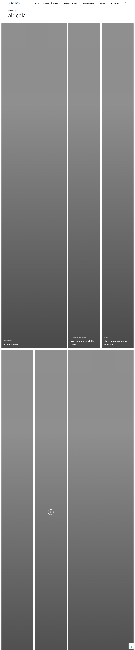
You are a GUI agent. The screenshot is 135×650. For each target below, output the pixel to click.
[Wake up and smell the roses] (84, 185)
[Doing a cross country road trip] (118, 185)
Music (84, 337)
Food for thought (76, 337)
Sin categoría (8, 340)
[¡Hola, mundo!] (34, 185)
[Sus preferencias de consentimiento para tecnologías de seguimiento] (132, 647)
